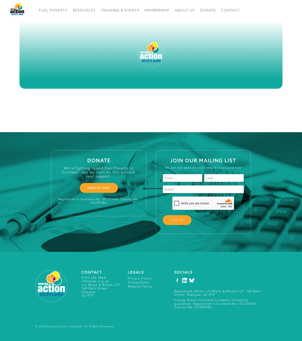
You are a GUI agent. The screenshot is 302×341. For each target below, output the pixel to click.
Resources (84, 10)
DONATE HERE (99, 187)
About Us (185, 10)
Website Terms (140, 286)
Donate (208, 10)
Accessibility (138, 282)
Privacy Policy (140, 278)
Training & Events (120, 10)
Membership (157, 10)
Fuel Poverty (53, 10)
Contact (230, 10)
